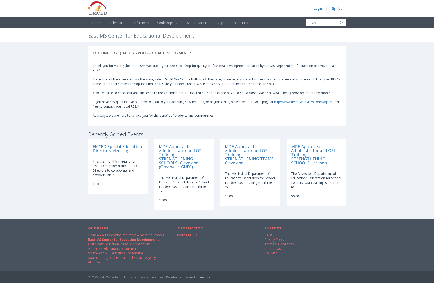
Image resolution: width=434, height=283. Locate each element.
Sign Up (336, 8)
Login (318, 8)
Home (96, 23)
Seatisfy (204, 277)
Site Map (270, 253)
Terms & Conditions (279, 244)
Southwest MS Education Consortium (115, 253)
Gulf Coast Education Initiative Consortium (119, 244)
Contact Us (240, 23)
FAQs (220, 23)
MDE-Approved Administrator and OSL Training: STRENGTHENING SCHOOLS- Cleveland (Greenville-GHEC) (181, 157)
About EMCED (197, 23)
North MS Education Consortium (112, 248)
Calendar (115, 23)
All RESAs (95, 262)
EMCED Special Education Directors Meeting (117, 148)
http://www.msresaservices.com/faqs (301, 102)
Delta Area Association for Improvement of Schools (126, 235)
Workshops (166, 23)
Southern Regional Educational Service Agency (122, 257)
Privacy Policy (274, 239)
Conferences (139, 23)
